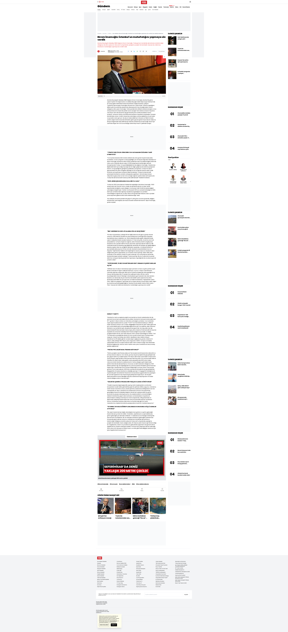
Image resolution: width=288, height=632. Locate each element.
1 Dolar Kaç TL (139, 581)
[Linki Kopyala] (146, 51)
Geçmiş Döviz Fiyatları (180, 575)
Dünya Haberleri (100, 572)
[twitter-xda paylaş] (131, 51)
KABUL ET (114, 624)
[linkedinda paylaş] (134, 51)
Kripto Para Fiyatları (101, 586)
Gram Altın (138, 570)
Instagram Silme (120, 586)
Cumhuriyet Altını (140, 577)
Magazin (145, 7)
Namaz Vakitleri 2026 (121, 563)
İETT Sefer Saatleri (179, 568)
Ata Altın (138, 575)
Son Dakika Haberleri (101, 561)
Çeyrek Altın (138, 572)
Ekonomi (130, 7)
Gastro (172, 7)
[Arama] (98, 2)
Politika (99, 9)
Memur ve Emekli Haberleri (103, 579)
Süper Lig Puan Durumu (141, 586)
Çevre (149, 9)
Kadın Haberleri (100, 575)
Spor (140, 7)
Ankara (133, 9)
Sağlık (155, 7)
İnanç (118, 9)
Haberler (99, 33)
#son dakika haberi (124, 484)
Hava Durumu (120, 577)
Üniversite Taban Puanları (161, 565)
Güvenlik (113, 9)
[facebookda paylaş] (128, 51)
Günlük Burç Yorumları (122, 574)
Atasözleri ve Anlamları (180, 561)
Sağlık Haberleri (100, 574)
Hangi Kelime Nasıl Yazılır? (162, 577)
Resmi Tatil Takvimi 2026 (181, 583)
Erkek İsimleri (158, 584)
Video (176, 7)
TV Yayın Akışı (120, 583)
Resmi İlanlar (186, 7)
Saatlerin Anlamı (140, 565)
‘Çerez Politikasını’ (113, 621)
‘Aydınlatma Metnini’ (103, 622)
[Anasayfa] (99, 558)
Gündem (104, 6)
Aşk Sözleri (138, 566)
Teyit (137, 9)
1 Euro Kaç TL (139, 583)
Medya (128, 9)
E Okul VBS (119, 570)
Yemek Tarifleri (139, 561)
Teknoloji (166, 7)
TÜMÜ (169, 159)
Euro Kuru (99, 584)
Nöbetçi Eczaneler (121, 566)
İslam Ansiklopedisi (160, 570)
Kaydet (186, 594)
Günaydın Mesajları (140, 568)
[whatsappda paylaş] (137, 51)
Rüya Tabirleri (159, 566)
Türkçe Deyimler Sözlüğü (180, 563)
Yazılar (160, 7)
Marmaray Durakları (160, 583)
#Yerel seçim (114, 484)
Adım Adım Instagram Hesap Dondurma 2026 (182, 577)
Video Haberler (159, 561)
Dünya (136, 7)
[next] (165, 509)
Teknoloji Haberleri (101, 577)
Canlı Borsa (119, 561)
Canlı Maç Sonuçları (141, 584)
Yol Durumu (119, 579)
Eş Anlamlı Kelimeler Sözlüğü (162, 575)
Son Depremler (120, 575)
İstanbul (141, 9)
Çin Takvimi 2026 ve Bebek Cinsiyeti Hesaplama (181, 565)
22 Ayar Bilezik (139, 579)
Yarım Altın (138, 574)
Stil (180, 7)
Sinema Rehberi (120, 581)
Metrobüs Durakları (160, 581)
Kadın (150, 7)
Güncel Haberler (100, 566)
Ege (146, 9)
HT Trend (123, 9)
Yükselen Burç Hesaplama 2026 (182, 571)
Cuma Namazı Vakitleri (122, 565)
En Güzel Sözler (159, 579)
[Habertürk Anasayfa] (144, 2)
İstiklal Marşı (119, 568)
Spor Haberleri (100, 570)
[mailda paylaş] (140, 51)
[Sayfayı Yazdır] (143, 51)
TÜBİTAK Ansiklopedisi (161, 572)
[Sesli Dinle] (104, 96)
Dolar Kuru (99, 583)
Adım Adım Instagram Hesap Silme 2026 (182, 580)
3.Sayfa (104, 9)
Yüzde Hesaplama (179, 573)
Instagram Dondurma (122, 584)
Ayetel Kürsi (138, 563)
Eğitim (108, 9)
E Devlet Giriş (119, 572)
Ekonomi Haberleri (101, 565)
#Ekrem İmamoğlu (103, 484)
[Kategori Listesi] (190, 2)
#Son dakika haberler (142, 484)
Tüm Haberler (155, 9)
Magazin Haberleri (101, 568)
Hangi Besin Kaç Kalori (161, 574)
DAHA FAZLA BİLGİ (104, 624)
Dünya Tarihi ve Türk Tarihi (162, 568)
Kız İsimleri (158, 586)
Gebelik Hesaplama (179, 569)
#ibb (133, 484)
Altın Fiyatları (100, 581)
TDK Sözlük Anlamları (160, 563)
